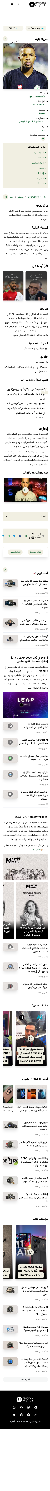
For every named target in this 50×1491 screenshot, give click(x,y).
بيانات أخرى (39, 183)
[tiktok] (36, 1415)
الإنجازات (40, 178)
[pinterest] (29, 1415)
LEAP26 (11, 28)
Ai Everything (34, 28)
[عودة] (5, 38)
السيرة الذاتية (39, 152)
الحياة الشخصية (37, 162)
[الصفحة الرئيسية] (37, 4)
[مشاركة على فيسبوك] (20, 535)
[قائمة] (11, 4)
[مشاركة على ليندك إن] (3, 535)
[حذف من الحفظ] (5, 197)
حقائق (41, 168)
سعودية (42, 113)
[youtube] (21, 1407)
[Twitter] (14, 1415)
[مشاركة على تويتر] (14, 535)
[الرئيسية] (45, 197)
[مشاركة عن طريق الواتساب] (8, 535)
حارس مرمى (40, 95)
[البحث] (18, 4)
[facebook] (36, 1407)
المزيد (27, 1379)
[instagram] (14, 1407)
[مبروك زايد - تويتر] (43, 139)
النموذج (36, 849)
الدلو (43, 129)
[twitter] (29, 1407)
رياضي (31, 95)
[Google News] (21, 1415)
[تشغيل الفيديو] (25, 490)
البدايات (41, 157)
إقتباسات (40, 173)
